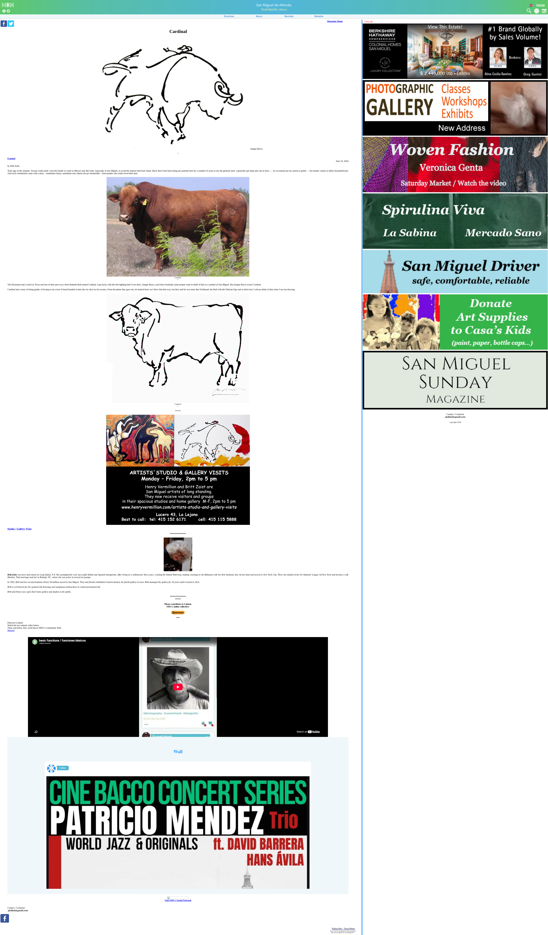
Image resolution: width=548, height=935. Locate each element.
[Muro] (536, 10)
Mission (11, 630)
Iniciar (540, 5)
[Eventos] (544, 10)
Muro (259, 16)
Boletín (319, 16)
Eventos (229, 16)
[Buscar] (529, 10)
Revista (288, 16)
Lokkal (63, 768)
